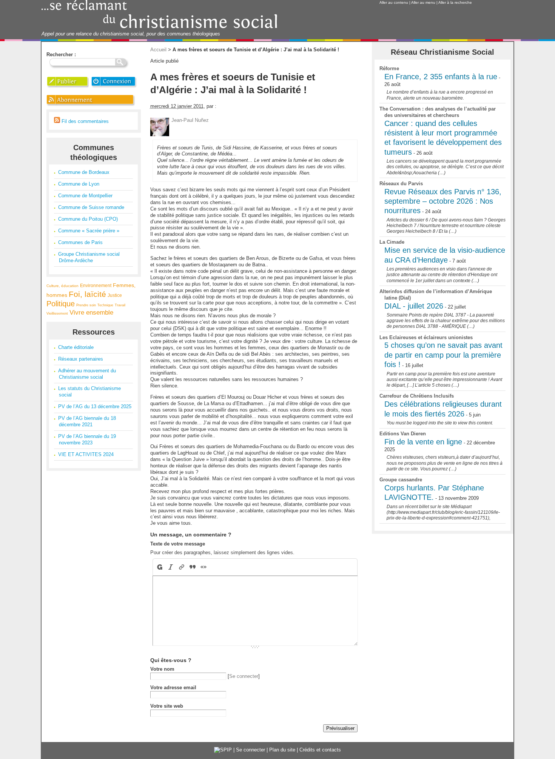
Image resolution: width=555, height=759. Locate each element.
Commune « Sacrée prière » (88, 231)
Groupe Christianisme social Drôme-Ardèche (89, 257)
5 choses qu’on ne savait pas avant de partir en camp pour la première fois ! (443, 355)
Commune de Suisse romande (91, 207)
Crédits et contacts (320, 750)
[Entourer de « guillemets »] (203, 567)
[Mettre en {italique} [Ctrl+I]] (170, 567)
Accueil (158, 49)
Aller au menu (423, 2)
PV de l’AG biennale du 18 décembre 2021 (87, 421)
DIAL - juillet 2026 (413, 306)
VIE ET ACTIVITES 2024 (86, 454)
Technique (105, 305)
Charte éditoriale (76, 347)
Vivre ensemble (91, 312)
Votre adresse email (173, 687)
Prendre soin (86, 305)
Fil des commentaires (84, 121)
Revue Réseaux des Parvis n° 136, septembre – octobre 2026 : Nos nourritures (442, 201)
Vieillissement (57, 313)
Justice (115, 295)
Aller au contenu (393, 2)
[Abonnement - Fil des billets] (91, 106)
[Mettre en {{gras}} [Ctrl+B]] (159, 567)
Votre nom (162, 669)
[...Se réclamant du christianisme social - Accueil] (160, 27)
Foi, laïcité (87, 294)
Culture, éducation (62, 286)
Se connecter (243, 676)
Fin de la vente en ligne (423, 442)
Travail (120, 305)
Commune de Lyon (78, 184)
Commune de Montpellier (85, 195)
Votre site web (166, 706)
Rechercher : (61, 54)
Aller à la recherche (455, 2)
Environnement (95, 285)
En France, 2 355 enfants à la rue (440, 76)
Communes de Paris (80, 242)
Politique (60, 304)
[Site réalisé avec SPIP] (223, 750)
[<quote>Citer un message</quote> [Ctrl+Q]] (192, 567)
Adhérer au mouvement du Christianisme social (87, 374)
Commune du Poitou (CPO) (88, 219)
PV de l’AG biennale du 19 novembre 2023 (87, 439)
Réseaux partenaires (80, 359)
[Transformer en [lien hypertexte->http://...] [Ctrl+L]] (181, 567)
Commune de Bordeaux (83, 172)
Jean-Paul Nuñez (190, 120)
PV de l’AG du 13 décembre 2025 (94, 406)
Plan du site (282, 750)
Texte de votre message (177, 544)
